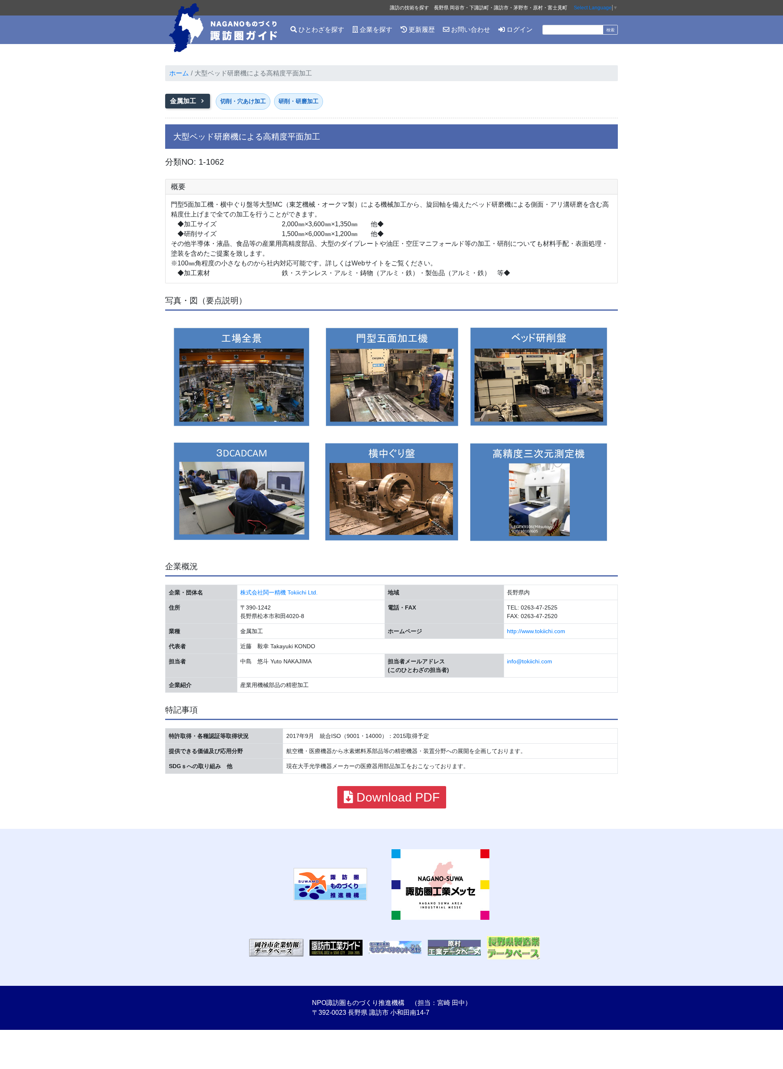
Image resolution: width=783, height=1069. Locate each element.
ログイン (519, 29)
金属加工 (184, 100)
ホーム (179, 73)
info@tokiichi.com (529, 661)
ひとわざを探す (320, 29)
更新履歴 (421, 29)
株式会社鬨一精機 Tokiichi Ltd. (279, 592)
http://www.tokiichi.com (536, 631)
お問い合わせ (469, 29)
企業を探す (375, 29)
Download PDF (396, 797)
